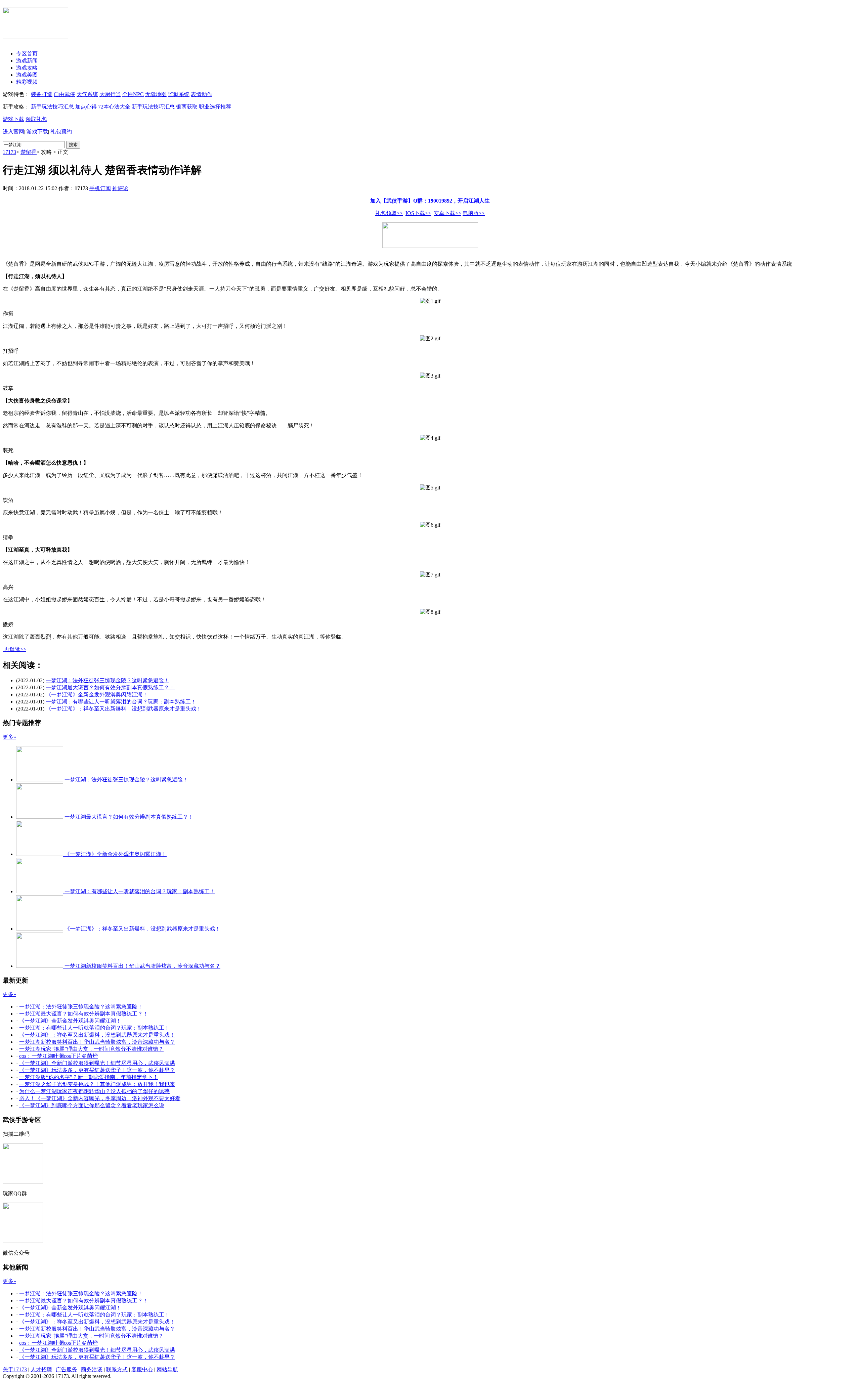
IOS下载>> (418, 213)
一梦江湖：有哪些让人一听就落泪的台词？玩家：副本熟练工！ (121, 701)
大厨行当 (110, 94)
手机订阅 (100, 188)
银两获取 (187, 107)
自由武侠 (64, 94)
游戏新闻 (27, 60)
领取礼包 (36, 119)
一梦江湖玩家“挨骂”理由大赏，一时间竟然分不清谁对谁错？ (91, 1049)
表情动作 (201, 94)
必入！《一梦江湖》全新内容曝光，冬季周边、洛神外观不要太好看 (99, 1098)
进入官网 (13, 131)
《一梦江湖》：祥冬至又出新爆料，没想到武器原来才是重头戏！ (124, 708)
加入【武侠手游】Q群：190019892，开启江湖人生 (430, 201)
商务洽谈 (91, 1369)
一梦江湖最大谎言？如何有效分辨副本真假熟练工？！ (110, 687)
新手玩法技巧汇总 (52, 107)
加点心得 (86, 107)
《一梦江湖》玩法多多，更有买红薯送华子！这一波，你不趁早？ (97, 1070)
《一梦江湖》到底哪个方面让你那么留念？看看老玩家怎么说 (91, 1105)
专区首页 (27, 53)
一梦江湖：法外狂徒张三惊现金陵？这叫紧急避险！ (107, 680)
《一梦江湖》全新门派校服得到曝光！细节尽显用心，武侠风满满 (97, 1063)
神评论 (120, 188)
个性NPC (133, 94)
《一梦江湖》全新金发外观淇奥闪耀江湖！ (97, 694)
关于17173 (15, 1369)
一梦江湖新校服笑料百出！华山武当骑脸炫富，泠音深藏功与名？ (97, 1042)
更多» (9, 737)
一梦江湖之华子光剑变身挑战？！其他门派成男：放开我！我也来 (97, 1084)
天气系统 (87, 94)
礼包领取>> (389, 213)
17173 (9, 152)
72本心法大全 (114, 107)
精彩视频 (27, 82)
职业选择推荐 (215, 107)
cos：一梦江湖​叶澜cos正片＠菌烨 (58, 1056)
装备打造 (41, 94)
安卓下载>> (447, 213)
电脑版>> (474, 213)
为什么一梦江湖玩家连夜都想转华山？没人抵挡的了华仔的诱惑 (94, 1091)
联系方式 (117, 1369)
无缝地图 (156, 94)
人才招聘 (41, 1369)
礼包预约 (61, 131)
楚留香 (28, 152)
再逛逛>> (15, 649)
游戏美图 (27, 75)
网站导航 (167, 1369)
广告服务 (66, 1369)
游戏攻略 (27, 68)
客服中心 (142, 1369)
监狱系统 (178, 94)
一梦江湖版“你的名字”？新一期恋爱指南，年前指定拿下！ (88, 1077)
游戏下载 (13, 119)
